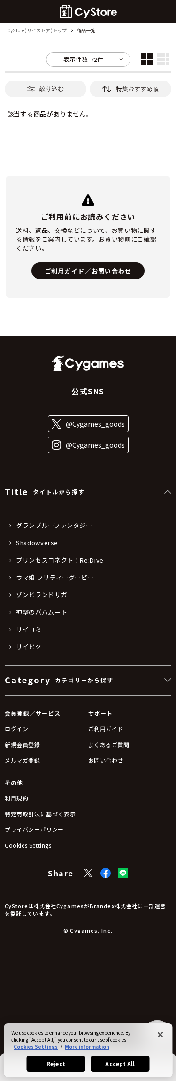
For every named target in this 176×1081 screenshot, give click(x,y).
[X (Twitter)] (88, 873)
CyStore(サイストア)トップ (37, 31)
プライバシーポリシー (34, 829)
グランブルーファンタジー (54, 525)
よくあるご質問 (109, 744)
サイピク (29, 647)
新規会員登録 (22, 744)
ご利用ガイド (106, 729)
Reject (55, 1063)
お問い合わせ (106, 760)
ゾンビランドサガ (41, 595)
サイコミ (29, 629)
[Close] (160, 1034)
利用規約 (16, 798)
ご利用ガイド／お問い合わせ (88, 271)
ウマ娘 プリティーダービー (55, 577)
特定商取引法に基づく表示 (40, 814)
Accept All (120, 1063)
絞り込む (51, 88)
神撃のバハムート (41, 612)
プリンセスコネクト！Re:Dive (60, 560)
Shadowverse (37, 543)
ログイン (16, 729)
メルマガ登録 (22, 760)
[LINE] (123, 873)
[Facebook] (105, 873)
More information (87, 1046)
